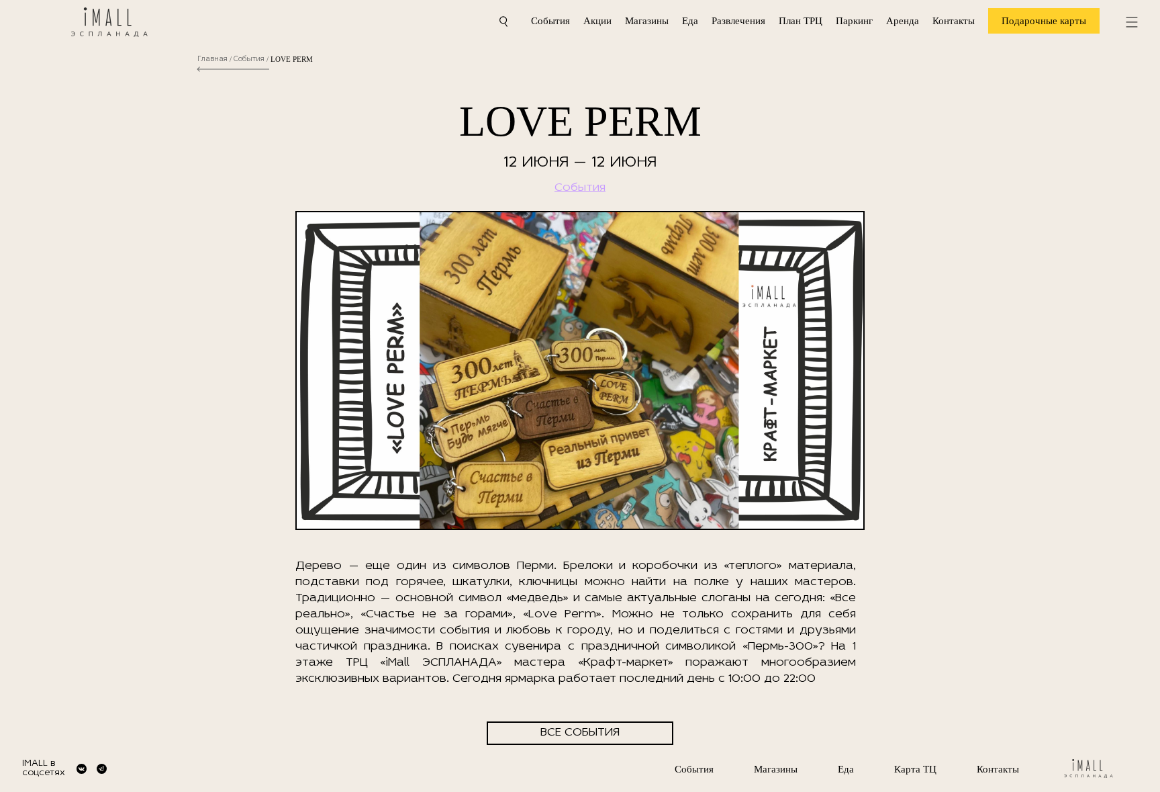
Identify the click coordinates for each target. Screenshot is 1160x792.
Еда (690, 20)
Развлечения (738, 20)
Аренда (902, 20)
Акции (597, 20)
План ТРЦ (800, 20)
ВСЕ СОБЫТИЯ (580, 733)
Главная (212, 59)
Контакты (953, 20)
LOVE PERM (292, 59)
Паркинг (854, 20)
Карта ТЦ (915, 769)
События (550, 20)
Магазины (647, 20)
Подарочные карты (1044, 20)
